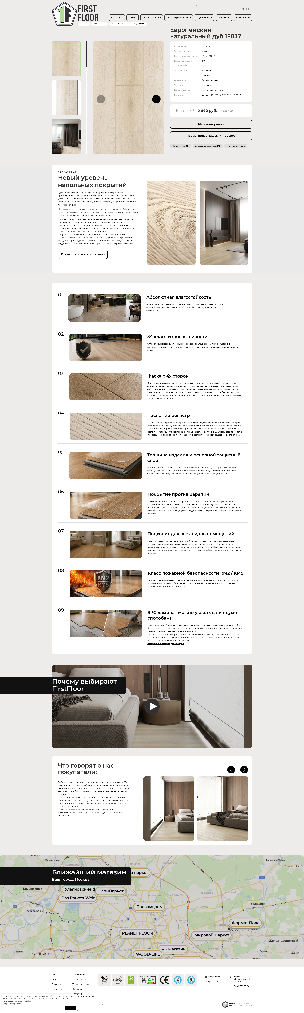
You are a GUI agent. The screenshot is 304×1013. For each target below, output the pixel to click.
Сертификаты (79, 979)
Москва (82, 879)
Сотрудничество (80, 974)
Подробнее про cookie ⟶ (14, 1004)
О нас (55, 974)
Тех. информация (80, 984)
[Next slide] (156, 99)
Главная (84, 24)
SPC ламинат (99, 24)
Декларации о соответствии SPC (207, 146)
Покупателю (58, 984)
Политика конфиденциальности (81, 995)
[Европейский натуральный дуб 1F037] (128, 99)
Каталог (56, 979)
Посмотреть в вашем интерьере (211, 135)
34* (203, 61)
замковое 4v (208, 71)
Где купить (57, 989)
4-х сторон (207, 75)
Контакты (77, 989)
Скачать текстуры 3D (180, 146)
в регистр (207, 85)
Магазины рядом (211, 124)
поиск (245, 8)
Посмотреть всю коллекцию (83, 254)
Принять (71, 1008)
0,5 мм (205, 66)
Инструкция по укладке (236, 146)
